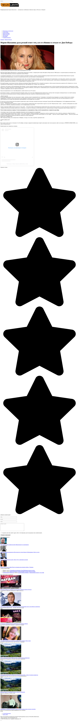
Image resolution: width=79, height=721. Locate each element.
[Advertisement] (39, 20)
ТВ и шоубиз (5, 35)
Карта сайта (5, 714)
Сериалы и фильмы (7, 37)
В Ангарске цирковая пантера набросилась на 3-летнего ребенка (14, 623)
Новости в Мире (6, 33)
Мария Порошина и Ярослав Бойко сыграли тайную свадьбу (22, 571)
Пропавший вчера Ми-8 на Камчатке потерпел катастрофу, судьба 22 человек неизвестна (19, 674)
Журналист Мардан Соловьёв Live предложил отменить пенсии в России (15, 589)
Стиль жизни (5, 32)
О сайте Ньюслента (7, 713)
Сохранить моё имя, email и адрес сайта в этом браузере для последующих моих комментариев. (22, 532)
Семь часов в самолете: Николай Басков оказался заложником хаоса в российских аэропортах (20, 606)
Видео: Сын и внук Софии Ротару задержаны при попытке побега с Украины (16, 567)
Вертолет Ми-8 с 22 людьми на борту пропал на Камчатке (12, 692)
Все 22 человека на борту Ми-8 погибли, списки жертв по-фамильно (15, 657)
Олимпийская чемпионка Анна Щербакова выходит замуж (22, 570)
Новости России (6, 34)
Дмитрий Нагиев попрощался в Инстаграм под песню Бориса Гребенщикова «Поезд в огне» (20, 552)
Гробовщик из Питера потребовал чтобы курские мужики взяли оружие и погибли (18, 709)
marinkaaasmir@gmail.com (8, 572)
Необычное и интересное (8, 30)
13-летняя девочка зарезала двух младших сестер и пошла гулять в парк (15, 640)
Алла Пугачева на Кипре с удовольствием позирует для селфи (31, 572)
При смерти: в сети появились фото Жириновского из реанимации (14, 544)
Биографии (5, 36)
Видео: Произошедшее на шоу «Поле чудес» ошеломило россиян (14, 559)
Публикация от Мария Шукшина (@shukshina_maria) (17, 163)
